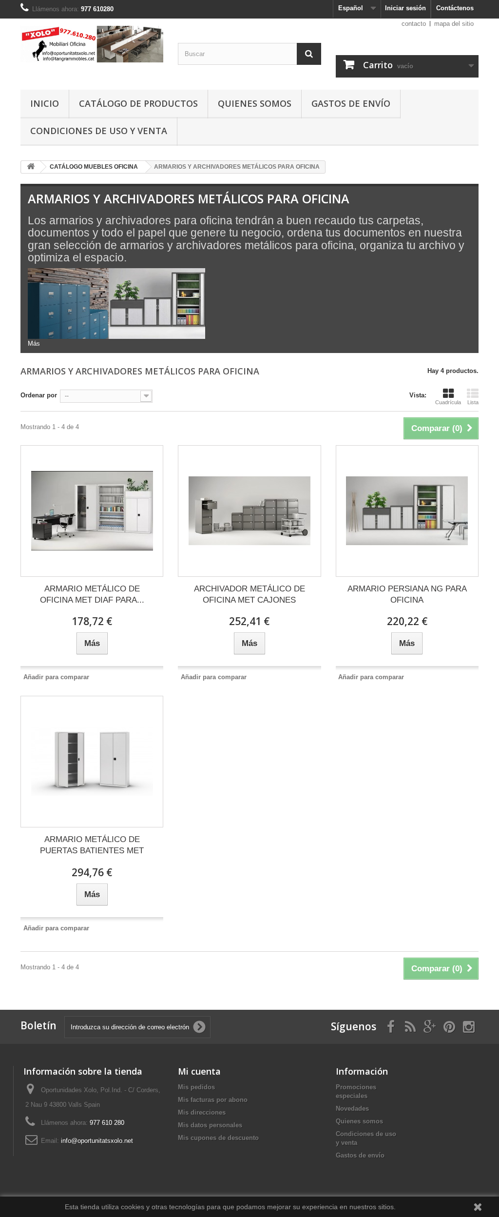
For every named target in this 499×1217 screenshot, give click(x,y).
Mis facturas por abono (213, 1099)
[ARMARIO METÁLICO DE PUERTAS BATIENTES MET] (91, 762)
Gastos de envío (350, 103)
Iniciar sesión (405, 8)
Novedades (352, 1108)
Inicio (44, 103)
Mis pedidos (196, 1087)
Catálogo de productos (138, 103)
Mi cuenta (199, 1071)
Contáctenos (455, 8)
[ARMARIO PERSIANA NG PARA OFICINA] (407, 511)
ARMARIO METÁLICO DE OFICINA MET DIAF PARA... (92, 594)
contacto (414, 23)
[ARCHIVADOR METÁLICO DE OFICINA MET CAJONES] (249, 511)
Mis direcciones (202, 1112)
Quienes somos (254, 103)
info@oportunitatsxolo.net (97, 1140)
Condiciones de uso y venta (98, 131)
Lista (473, 402)
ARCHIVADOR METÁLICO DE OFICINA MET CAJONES (249, 594)
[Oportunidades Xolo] (91, 44)
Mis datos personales (210, 1125)
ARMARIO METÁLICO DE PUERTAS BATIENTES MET (92, 845)
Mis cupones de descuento (218, 1137)
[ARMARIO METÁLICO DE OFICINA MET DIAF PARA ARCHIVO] (91, 511)
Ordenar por (38, 395)
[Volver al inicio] (30, 167)
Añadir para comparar (56, 677)
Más (34, 343)
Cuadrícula (448, 402)
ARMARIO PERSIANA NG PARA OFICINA (407, 594)
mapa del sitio (454, 23)
